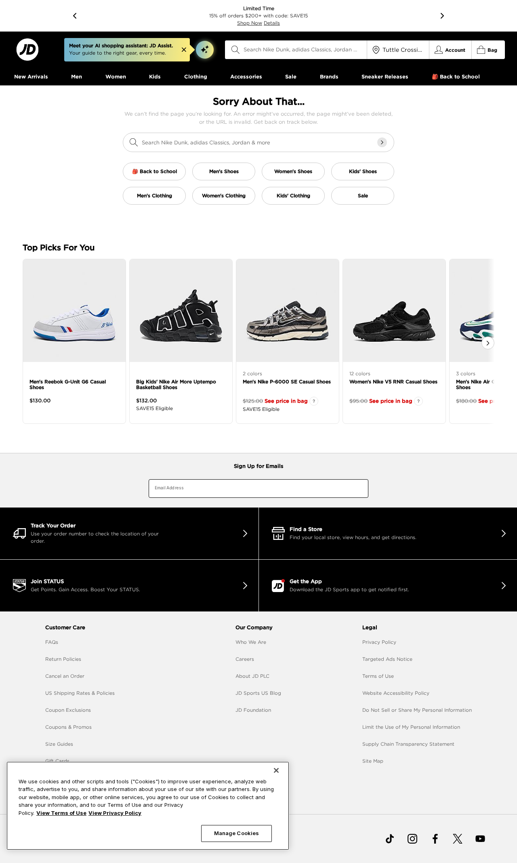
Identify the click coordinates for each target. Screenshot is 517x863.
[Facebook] (435, 839)
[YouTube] (480, 839)
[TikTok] (390, 839)
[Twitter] (457, 839)
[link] (27, 49)
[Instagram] (412, 839)
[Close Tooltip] (183, 50)
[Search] (235, 50)
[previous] (75, 16)
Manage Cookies (236, 833)
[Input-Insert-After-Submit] (382, 142)
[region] (147, 805)
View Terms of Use (61, 813)
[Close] (276, 770)
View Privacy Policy (114, 813)
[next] (442, 16)
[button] (205, 50)
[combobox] (296, 49)
